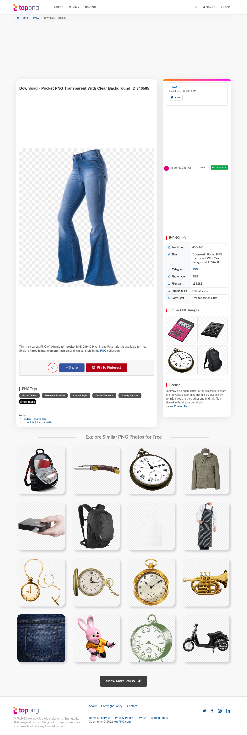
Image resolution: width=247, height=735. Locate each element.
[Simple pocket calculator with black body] (213, 330)
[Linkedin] (228, 711)
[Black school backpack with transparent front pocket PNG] (213, 360)
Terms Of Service (99, 717)
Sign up (210, 7)
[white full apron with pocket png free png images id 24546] (151, 526)
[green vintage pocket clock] (151, 638)
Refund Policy (159, 717)
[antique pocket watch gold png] (151, 582)
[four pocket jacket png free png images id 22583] (205, 469)
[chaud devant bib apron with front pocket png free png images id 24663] (205, 526)
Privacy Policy (124, 717)
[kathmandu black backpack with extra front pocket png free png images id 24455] (96, 526)
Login (227, 7)
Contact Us (180, 406)
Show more (27, 401)
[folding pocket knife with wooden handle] (96, 469)
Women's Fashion (55, 395)
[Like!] (53, 368)
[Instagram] (220, 711)
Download (221, 167)
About (92, 706)
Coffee (176, 97)
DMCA (142, 717)
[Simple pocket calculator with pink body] (181, 330)
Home (24, 18)
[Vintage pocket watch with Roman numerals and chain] (181, 360)
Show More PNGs (121, 681)
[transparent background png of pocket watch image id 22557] (151, 469)
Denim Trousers (104, 395)
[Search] (196, 7)
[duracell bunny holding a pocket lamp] (96, 638)
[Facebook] (212, 711)
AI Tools (73, 7)
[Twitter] (204, 711)
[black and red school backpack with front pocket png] (41, 469)
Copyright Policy (111, 706)
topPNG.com (122, 721)
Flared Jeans (29, 395)
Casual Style (80, 395)
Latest (58, 7)
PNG (35, 18)
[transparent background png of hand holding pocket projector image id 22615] (41, 526)
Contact (90, 7)
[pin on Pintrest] (59, 450)
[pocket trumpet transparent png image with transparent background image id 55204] (205, 582)
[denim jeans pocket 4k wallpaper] (41, 638)
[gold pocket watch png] (96, 582)
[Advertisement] (123, 52)
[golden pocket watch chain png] (41, 582)
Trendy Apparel (130, 395)
